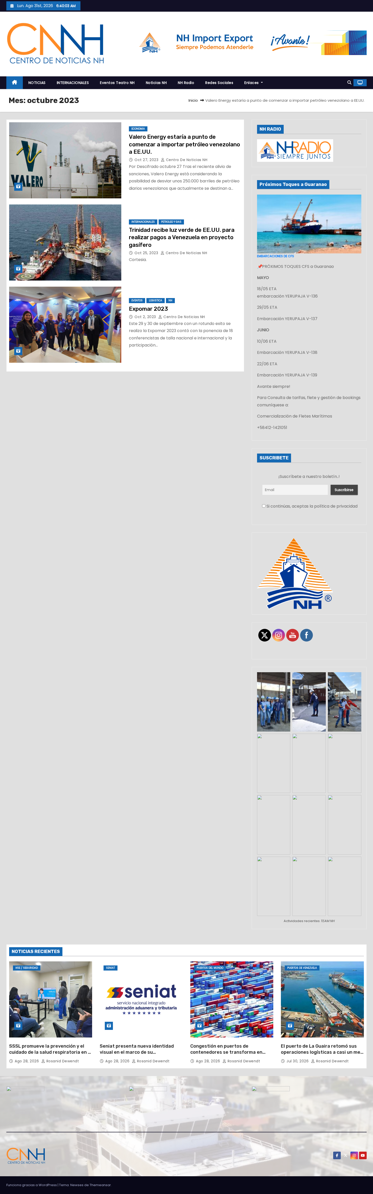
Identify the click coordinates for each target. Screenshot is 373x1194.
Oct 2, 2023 (145, 316)
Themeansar (100, 1185)
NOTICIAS (37, 82)
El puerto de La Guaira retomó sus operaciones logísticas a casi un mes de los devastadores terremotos (322, 1052)
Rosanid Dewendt (62, 1061)
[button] (349, 82)
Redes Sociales (219, 82)
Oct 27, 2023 (147, 159)
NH (170, 300)
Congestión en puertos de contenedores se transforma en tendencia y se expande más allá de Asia (229, 1055)
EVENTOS (137, 300)
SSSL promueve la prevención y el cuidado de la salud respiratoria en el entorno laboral (50, 1052)
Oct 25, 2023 (146, 252)
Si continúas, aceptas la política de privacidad (311, 506)
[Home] (14, 82)
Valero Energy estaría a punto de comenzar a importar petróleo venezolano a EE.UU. (184, 144)
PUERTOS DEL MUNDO (210, 968)
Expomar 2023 (148, 308)
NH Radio (186, 82)
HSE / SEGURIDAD (26, 968)
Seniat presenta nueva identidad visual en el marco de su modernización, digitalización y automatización (137, 1055)
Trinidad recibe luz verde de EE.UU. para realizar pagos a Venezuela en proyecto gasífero (181, 237)
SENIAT (110, 968)
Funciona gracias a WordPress (32, 1185)
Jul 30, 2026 (298, 1061)
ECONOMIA (138, 129)
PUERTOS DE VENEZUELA (302, 968)
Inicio (193, 100)
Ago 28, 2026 (27, 1061)
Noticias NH (156, 82)
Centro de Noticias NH (186, 159)
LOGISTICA (155, 300)
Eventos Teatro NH (117, 82)
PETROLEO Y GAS (171, 222)
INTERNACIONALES (73, 82)
